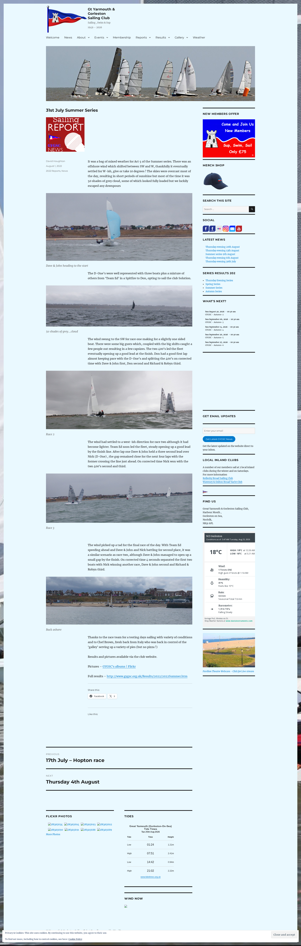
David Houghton (55, 161)
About (81, 37)
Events (99, 37)
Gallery (179, 37)
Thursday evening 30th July (221, 261)
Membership (122, 37)
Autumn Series (214, 291)
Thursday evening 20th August (223, 246)
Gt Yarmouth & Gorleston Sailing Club (101, 13)
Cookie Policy (75, 939)
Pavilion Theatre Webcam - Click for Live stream (228, 671)
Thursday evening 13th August (222, 250)
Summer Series (214, 287)
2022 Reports (53, 170)
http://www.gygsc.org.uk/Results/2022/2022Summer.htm (147, 676)
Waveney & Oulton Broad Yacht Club (222, 481)
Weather (199, 37)
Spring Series (213, 284)
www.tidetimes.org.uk (151, 877)
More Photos (53, 834)
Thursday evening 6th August (222, 257)
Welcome (52, 37)
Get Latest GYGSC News (219, 439)
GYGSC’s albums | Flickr (119, 666)
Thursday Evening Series (219, 280)
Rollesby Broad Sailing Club (218, 478)
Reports (141, 37)
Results (161, 37)
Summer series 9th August (220, 254)
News (68, 37)
